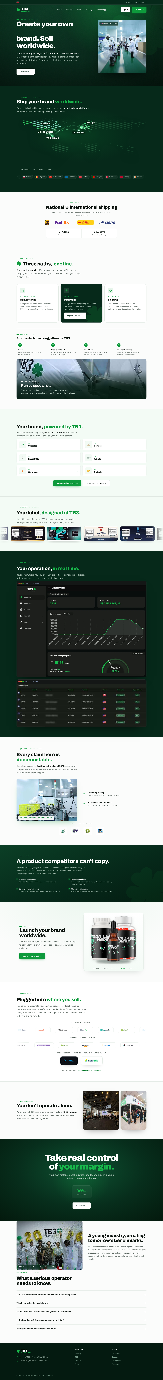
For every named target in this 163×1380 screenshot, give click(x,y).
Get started (139, 10)
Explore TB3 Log (75, 316)
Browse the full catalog (67, 483)
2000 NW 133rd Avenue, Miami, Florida (34, 1357)
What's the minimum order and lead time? (36, 1329)
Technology (101, 10)
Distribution (116, 1353)
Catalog (69, 10)
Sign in (125, 10)
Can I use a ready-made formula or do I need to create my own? (46, 1295)
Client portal (116, 1360)
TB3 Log (88, 10)
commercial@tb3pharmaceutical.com (33, 1361)
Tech (77, 1364)
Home (59, 10)
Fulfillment (115, 1364)
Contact (115, 1357)
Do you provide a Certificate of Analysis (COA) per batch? (44, 1312)
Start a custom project (96, 483)
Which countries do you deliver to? (33, 1303)
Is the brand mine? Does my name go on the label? (40, 1320)
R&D (79, 10)
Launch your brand (32, 956)
